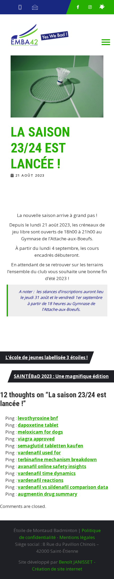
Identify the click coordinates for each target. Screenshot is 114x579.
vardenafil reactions (40, 480)
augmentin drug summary (47, 494)
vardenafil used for (39, 453)
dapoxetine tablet (38, 425)
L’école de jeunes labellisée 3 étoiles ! (46, 357)
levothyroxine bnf (38, 418)
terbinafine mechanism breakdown (57, 459)
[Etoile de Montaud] (102, 7)
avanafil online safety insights (52, 466)
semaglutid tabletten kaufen (50, 446)
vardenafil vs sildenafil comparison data (63, 487)
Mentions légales (77, 537)
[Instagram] (90, 7)
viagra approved (36, 439)
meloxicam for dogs (40, 432)
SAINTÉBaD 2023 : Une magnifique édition (61, 376)
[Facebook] (78, 7)
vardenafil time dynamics (47, 473)
